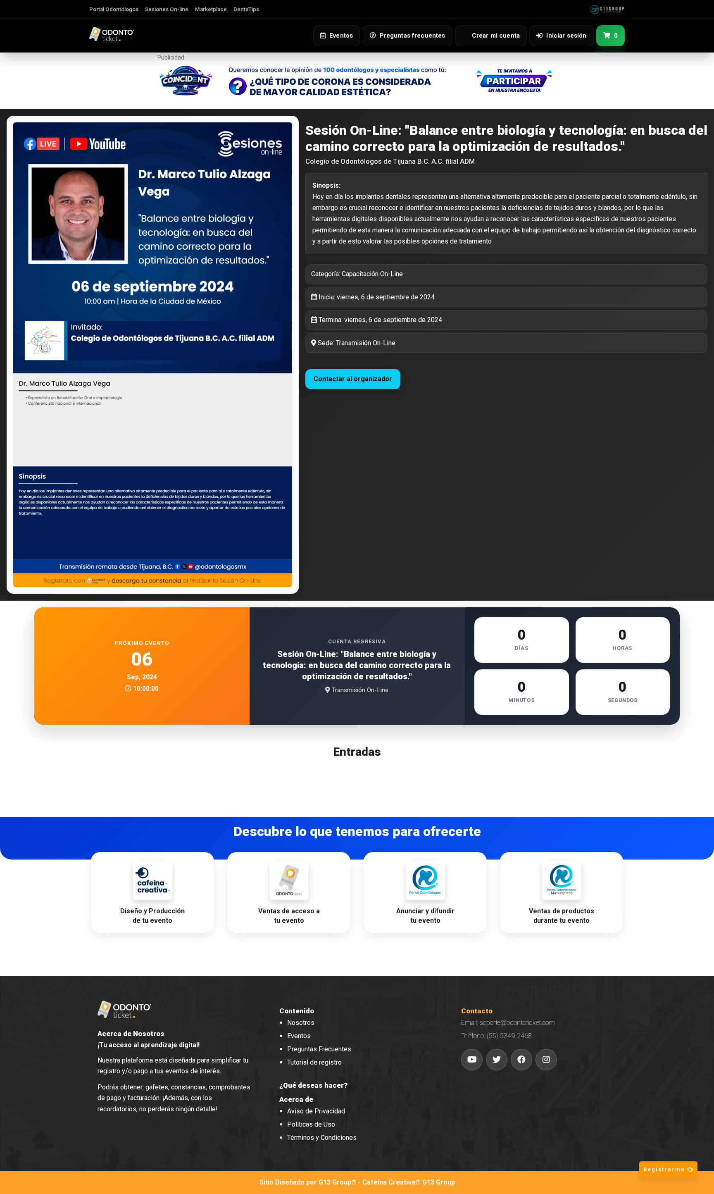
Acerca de (296, 1099)
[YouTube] (472, 1059)
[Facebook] (521, 1059)
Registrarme (665, 1169)
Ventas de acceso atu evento (289, 915)
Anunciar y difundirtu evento (425, 915)
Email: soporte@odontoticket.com (508, 1023)
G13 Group (438, 1182)
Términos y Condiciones (322, 1137)
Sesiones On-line (166, 9)
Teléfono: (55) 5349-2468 (496, 1036)
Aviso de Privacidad (316, 1111)
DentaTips (246, 9)
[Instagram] (546, 1059)
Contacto (477, 1011)
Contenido (296, 1011)
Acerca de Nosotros (131, 1033)
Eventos (299, 1036)
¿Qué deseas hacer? (313, 1085)
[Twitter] (496, 1059)
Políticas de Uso (311, 1124)
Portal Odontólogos (113, 9)
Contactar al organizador (353, 379)
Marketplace (211, 9)
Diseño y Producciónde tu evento (152, 915)
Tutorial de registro (314, 1062)
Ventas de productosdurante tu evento (561, 915)
